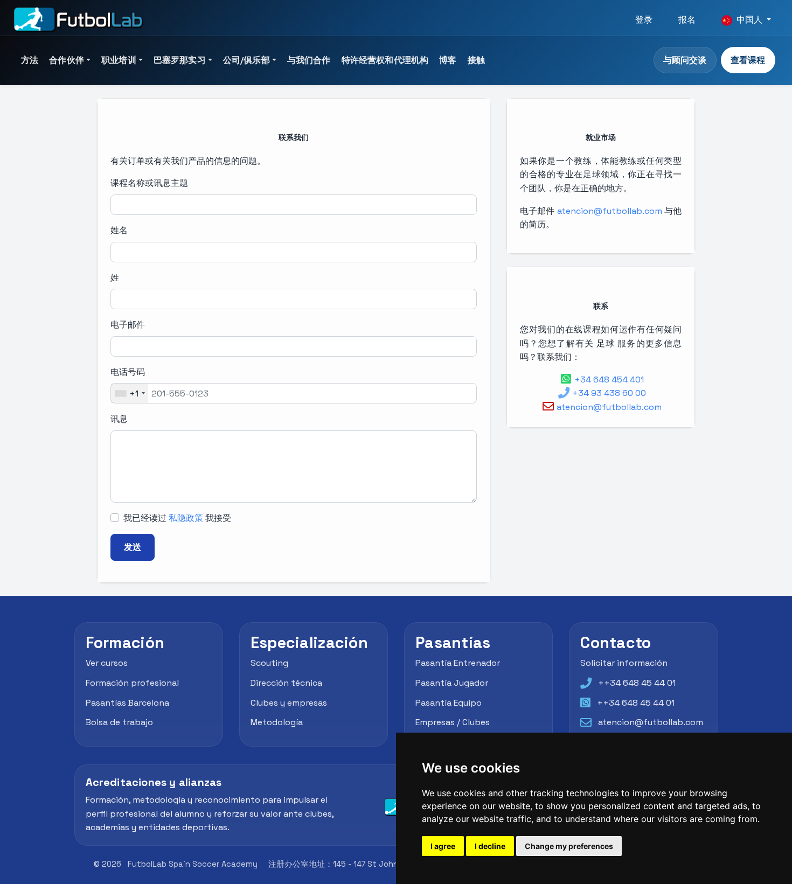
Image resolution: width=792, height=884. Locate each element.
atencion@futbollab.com (609, 211)
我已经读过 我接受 (177, 518)
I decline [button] (490, 846)
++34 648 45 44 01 (637, 682)
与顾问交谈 (684, 60)
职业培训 (118, 60)
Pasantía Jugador (451, 682)
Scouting (269, 663)
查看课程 (748, 60)
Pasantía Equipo (448, 702)
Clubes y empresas (289, 702)
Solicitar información (624, 663)
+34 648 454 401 (609, 379)
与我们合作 (309, 60)
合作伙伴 (66, 60)
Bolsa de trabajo (119, 722)
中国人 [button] (749, 19)
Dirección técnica (286, 682)
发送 (132, 547)
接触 (476, 60)
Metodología (277, 722)
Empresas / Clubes (452, 722)
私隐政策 (186, 518)
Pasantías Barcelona (127, 702)
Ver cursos (107, 663)
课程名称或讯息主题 (149, 183)
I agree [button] (442, 846)
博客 (447, 60)
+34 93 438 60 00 (609, 393)
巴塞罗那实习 (180, 60)
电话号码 (127, 372)
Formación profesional (132, 682)
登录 (643, 19)
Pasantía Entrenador (457, 663)
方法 (29, 60)
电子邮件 (127, 324)
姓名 (119, 230)
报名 (687, 19)
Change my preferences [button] (569, 846)
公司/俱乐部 (246, 60)
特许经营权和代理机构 (385, 60)
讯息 (119, 418)
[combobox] (129, 393)
